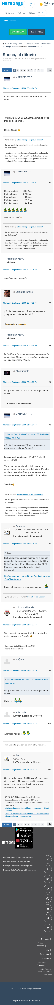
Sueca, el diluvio (19, 54)
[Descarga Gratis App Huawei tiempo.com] (24, 840)
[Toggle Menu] (49, 20)
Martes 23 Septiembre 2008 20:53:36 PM (20, 345)
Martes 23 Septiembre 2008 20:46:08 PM (20, 270)
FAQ (47, 950)
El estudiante (22, 371)
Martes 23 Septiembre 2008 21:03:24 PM (20, 544)
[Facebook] (47, 869)
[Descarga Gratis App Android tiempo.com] (24, 830)
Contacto (45, 939)
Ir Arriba (7, 824)
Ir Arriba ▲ (36, 1001)
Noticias (21, 13)
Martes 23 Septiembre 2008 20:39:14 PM (20, 88)
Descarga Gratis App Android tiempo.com (18, 857)
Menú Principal (10, 20)
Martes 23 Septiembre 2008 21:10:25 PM (20, 770)
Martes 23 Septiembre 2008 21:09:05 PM (20, 724)
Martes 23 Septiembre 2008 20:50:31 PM (20, 303)
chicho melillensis (25, 607)
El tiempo (10, 13)
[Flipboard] (48, 928)
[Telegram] (48, 918)
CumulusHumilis (24, 291)
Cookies (45, 958)
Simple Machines (34, 989)
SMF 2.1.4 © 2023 (18, 989)
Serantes (20, 526)
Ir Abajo (7, 70)
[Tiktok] (48, 888)
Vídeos (32, 13)
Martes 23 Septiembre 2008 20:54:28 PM (20, 382)
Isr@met (20, 659)
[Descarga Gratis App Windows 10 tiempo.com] (24, 846)
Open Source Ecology (36, 597)
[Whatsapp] (47, 898)
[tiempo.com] (12, 4)
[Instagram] (48, 879)
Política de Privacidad (42, 964)
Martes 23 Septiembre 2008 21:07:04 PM (20, 670)
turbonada (21, 712)
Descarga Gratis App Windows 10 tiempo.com (19, 870)
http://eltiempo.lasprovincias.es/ (30, 140)
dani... (19, 755)
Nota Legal (44, 954)
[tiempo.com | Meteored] (8, 842)
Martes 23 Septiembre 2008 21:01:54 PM (20, 425)
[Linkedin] (48, 908)
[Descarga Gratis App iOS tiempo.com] (24, 835)
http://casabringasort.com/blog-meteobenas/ (23, 808)
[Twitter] (48, 859)
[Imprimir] (49, 70)
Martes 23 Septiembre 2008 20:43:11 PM (20, 183)
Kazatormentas (33, 46)
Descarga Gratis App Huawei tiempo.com (18, 866)
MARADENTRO (24, 77)
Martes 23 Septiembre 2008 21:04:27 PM (20, 625)
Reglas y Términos (20, 1001)
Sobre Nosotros (40, 944)
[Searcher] (31, 4)
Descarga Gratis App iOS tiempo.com (16, 861)
